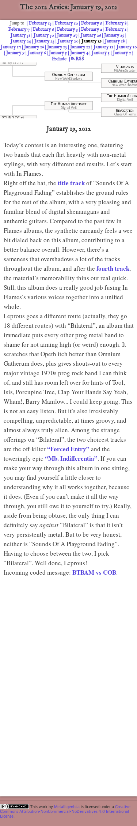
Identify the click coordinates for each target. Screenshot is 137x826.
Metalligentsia (67, 806)
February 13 (40, 23)
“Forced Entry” (68, 448)
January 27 (67, 35)
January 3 (101, 53)
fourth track (112, 268)
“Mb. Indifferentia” (71, 458)
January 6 (37, 53)
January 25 (114, 35)
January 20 (68, 41)
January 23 (44, 41)
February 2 (91, 29)
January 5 (58, 53)
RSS (79, 59)
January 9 (15, 53)
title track (71, 182)
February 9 (91, 23)
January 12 (80, 47)
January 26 (91, 35)
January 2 (122, 53)
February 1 (116, 29)
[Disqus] (70, 679)
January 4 (79, 53)
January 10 (127, 47)
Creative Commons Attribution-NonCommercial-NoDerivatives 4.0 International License (65, 811)
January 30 (44, 35)
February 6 (43, 29)
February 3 (67, 29)
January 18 (115, 41)
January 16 (34, 47)
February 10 (66, 23)
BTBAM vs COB (94, 572)
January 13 (57, 47)
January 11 (103, 47)
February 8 (116, 23)
